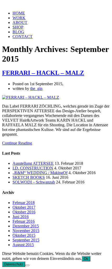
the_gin (36, 88)
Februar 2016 (24, 221)
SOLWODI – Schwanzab (34, 182)
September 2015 (26, 240)
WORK (19, 18)
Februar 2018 (24, 202)
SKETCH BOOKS (29, 177)
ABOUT (20, 22)
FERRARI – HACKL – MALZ (43, 72)
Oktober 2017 (24, 207)
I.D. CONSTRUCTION (33, 168)
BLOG (18, 32)
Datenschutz (13, 264)
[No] (27, 265)
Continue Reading (17, 143)
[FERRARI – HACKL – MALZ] (30, 97)
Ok (86, 259)
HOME (19, 13)
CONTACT (23, 36)
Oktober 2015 (24, 235)
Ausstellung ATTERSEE (33, 163)
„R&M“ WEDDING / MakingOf (40, 172)
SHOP (18, 27)
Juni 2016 (21, 216)
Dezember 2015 (26, 226)
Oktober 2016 (24, 212)
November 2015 (26, 230)
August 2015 (23, 244)
